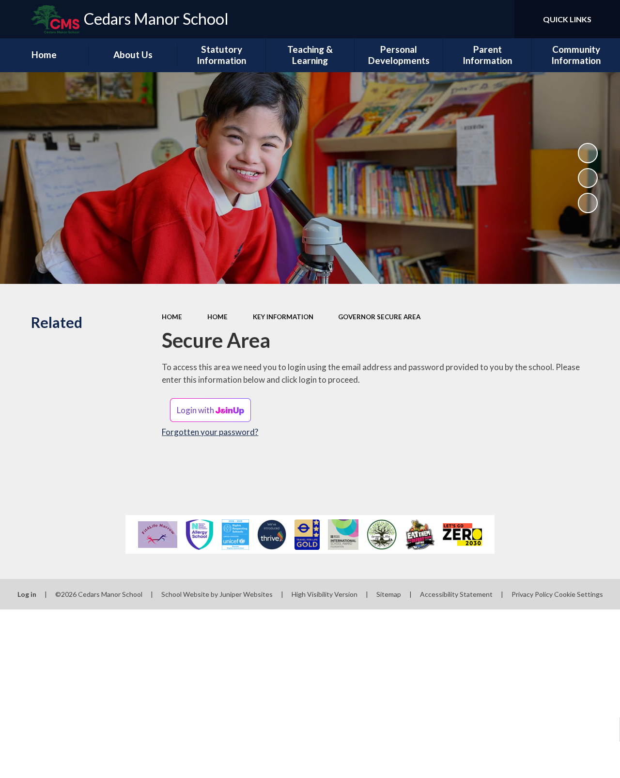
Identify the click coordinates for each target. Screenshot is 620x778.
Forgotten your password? (210, 432)
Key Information (283, 317)
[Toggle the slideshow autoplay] (588, 153)
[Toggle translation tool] (466, 19)
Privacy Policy (532, 594)
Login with (196, 410)
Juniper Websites (246, 594)
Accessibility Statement (456, 594)
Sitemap (388, 594)
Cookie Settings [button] (578, 594)
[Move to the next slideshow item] (588, 203)
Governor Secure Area (379, 317)
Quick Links (567, 19)
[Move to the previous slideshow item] (588, 178)
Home (172, 317)
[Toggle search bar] (498, 19)
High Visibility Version (324, 594)
